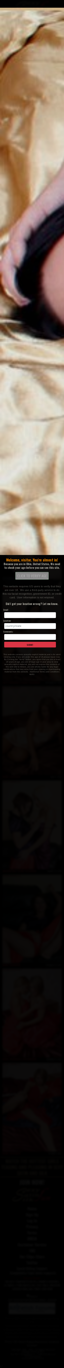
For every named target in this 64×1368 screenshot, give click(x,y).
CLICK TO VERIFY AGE (32, 576)
